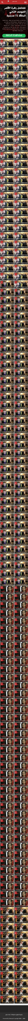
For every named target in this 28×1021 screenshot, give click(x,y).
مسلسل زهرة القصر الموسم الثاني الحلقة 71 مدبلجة (15, 11)
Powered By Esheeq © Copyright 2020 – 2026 (14, 1019)
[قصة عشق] (14, 2)
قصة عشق (7, 1015)
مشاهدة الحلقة (14, 35)
